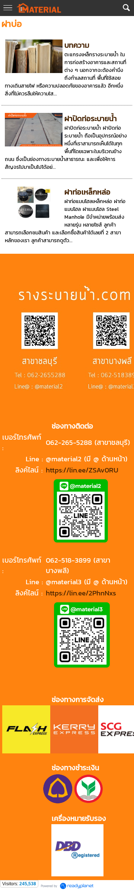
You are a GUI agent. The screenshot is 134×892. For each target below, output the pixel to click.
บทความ (76, 45)
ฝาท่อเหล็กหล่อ (87, 191)
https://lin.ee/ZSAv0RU (82, 470)
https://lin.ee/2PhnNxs (81, 593)
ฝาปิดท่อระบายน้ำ (90, 118)
